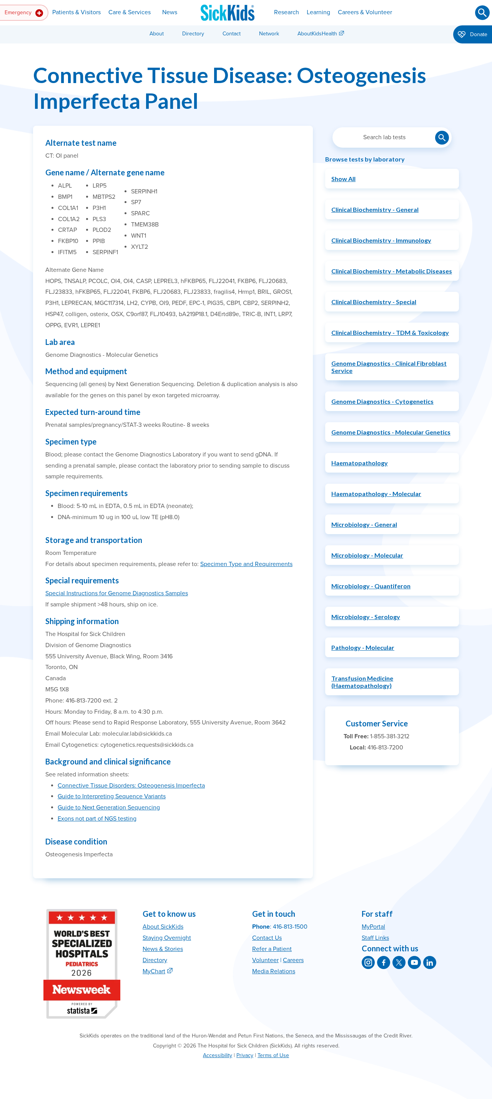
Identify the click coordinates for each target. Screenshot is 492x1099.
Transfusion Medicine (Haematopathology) (362, 681)
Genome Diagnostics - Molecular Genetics (390, 432)
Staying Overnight (167, 938)
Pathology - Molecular (362, 647)
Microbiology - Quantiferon (371, 585)
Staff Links (375, 938)
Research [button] (286, 12)
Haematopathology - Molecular (376, 493)
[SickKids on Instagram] (368, 962)
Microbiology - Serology (365, 616)
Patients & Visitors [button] (76, 12)
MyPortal (373, 927)
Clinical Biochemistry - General (375, 209)
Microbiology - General (364, 524)
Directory (193, 33)
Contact (232, 33)
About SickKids (163, 927)
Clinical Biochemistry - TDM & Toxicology (390, 332)
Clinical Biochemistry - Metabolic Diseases (391, 271)
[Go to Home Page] (227, 12)
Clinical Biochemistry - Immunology (381, 240)
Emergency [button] (19, 12)
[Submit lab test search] (442, 138)
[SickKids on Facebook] (383, 962)
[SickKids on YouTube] (414, 962)
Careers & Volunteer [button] (365, 12)
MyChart (154, 971)
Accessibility (217, 1055)
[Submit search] (482, 12)
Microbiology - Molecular (367, 555)
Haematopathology (359, 462)
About (157, 33)
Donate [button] (478, 34)
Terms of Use (273, 1055)
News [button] (169, 12)
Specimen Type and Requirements (246, 564)
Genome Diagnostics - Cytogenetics (382, 401)
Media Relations (273, 971)
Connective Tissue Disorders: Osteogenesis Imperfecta (131, 785)
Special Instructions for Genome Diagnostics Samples (116, 593)
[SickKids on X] (399, 962)
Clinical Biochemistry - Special (373, 301)
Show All (343, 178)
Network (269, 33)
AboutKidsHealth (317, 33)
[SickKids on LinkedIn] (429, 962)
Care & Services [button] (129, 12)
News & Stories (163, 949)
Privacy (244, 1055)
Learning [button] (318, 12)
